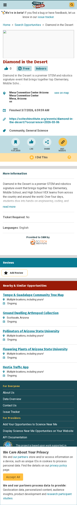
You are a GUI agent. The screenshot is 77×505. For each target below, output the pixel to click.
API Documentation (15, 437)
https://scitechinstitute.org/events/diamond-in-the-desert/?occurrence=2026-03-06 (41, 120)
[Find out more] (62, 142)
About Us (8, 392)
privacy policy (58, 465)
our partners (21, 457)
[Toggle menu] (5, 5)
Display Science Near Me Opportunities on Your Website (38, 431)
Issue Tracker (11, 412)
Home (6, 25)
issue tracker (46, 17)
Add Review (16, 272)
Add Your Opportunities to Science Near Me (30, 424)
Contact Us (9, 405)
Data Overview (12, 399)
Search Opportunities (28, 25)
